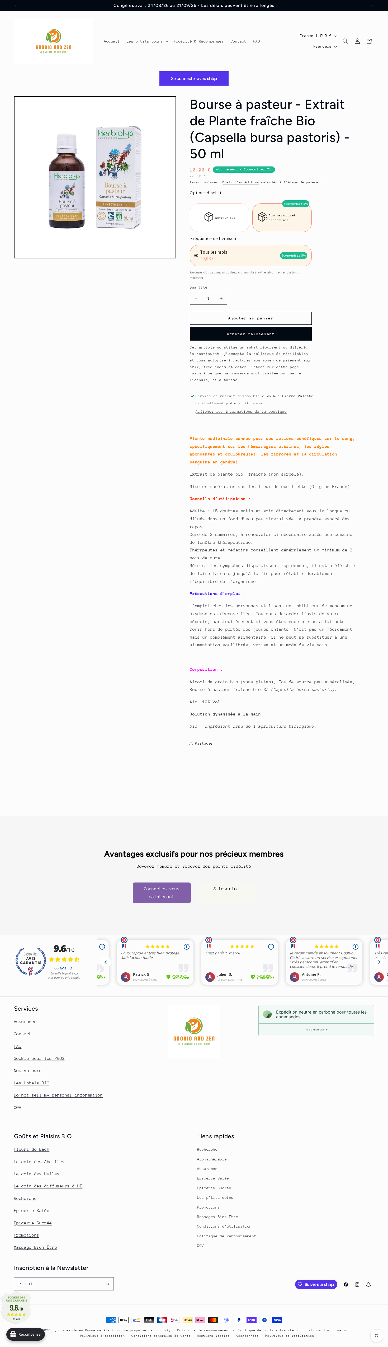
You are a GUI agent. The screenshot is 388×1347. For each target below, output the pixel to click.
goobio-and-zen (69, 1330)
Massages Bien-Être (217, 1217)
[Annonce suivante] (372, 5)
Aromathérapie (212, 1159)
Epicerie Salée (32, 1210)
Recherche (25, 1198)
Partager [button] (204, 743)
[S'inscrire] (107, 1283)
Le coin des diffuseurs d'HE (48, 1186)
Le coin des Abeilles (39, 1161)
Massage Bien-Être (35, 1247)
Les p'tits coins (215, 1197)
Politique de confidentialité (265, 1330)
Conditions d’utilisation (325, 1330)
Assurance (25, 1021)
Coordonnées (247, 1335)
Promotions (26, 1235)
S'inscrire (226, 888)
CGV (18, 1107)
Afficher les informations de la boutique (241, 411)
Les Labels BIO (32, 1083)
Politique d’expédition (102, 1335)
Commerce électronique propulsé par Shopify (128, 1330)
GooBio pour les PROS (39, 1058)
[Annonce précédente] (15, 5)
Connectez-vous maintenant (162, 892)
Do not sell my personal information (58, 1095)
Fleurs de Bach (32, 1149)
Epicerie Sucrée (33, 1223)
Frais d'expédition (241, 182)
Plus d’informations (316, 1029)
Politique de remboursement (226, 1236)
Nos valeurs (28, 1070)
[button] (147, 41)
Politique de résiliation (289, 1335)
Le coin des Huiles (37, 1174)
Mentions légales (213, 1335)
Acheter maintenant (251, 334)
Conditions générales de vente (161, 1335)
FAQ (18, 1046)
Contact (23, 1034)
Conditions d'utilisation (224, 1226)
